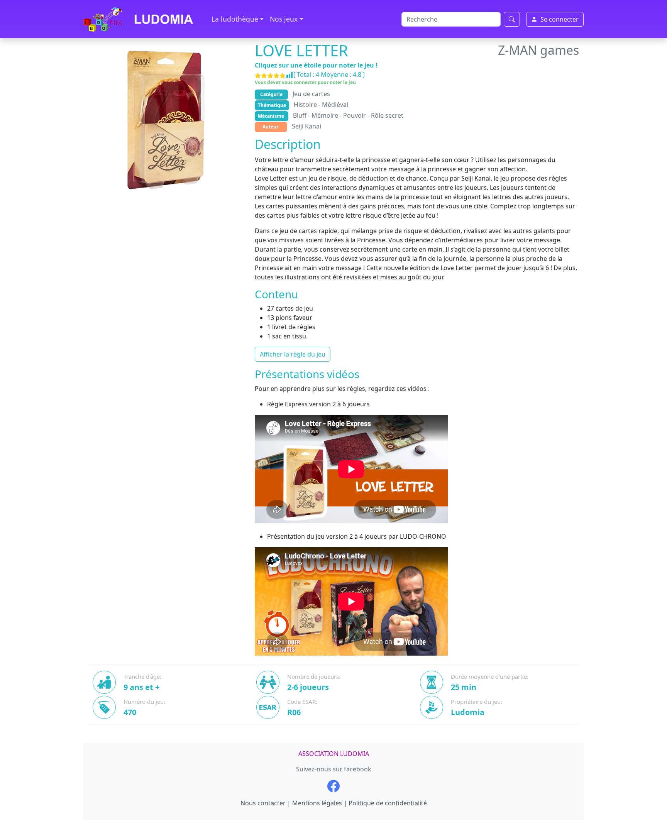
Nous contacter (263, 803)
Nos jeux (284, 19)
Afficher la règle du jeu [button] (292, 354)
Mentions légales (317, 803)
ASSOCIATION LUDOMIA (333, 753)
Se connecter (559, 19)
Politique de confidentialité (388, 803)
